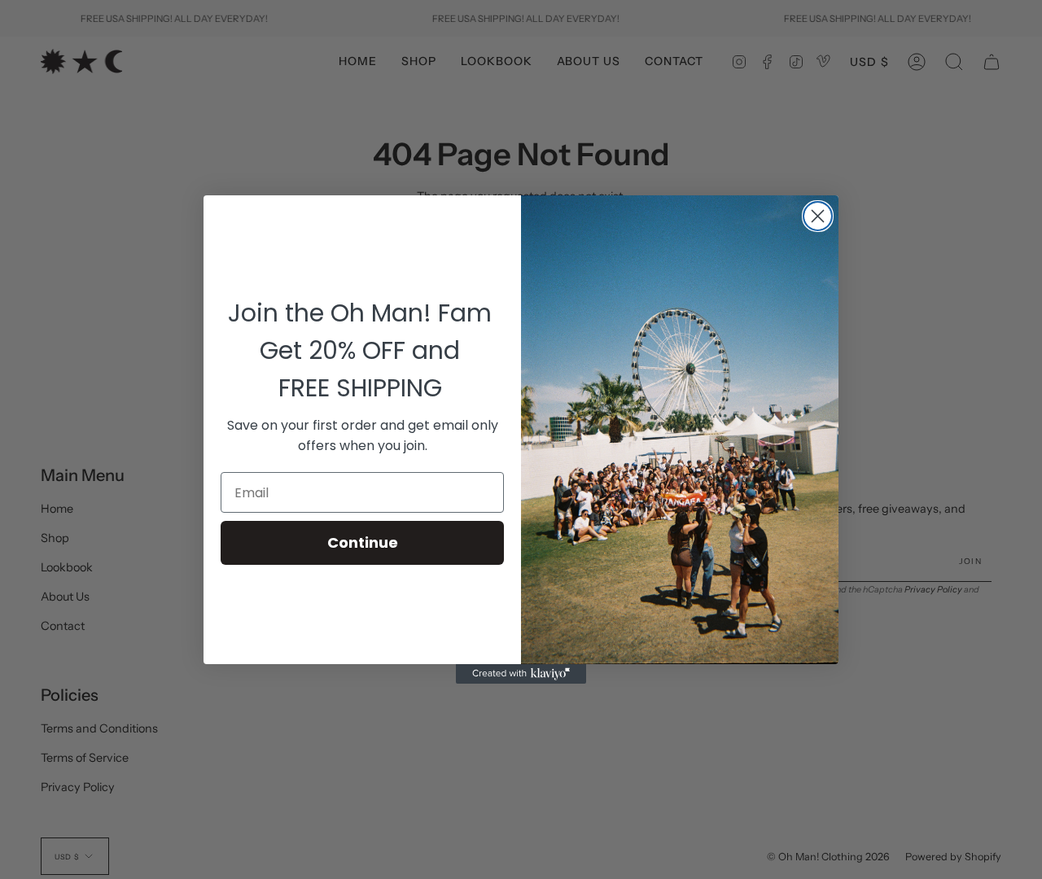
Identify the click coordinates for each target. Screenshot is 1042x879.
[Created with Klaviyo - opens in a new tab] (521, 674)
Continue (362, 542)
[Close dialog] (817, 216)
